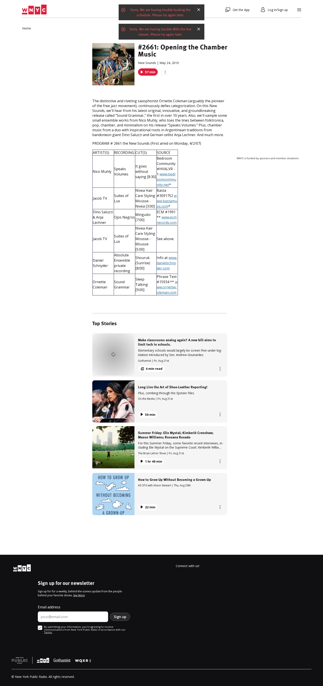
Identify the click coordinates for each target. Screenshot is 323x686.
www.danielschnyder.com (167, 263)
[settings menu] (299, 9)
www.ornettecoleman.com (167, 287)
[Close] (199, 10)
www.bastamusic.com (167, 201)
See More (79, 595)
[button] (159, 355)
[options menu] (165, 72)
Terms (48, 632)
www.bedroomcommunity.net (166, 179)
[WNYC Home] (34, 10)
